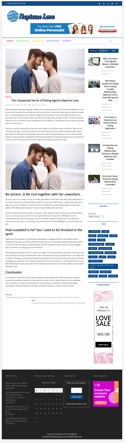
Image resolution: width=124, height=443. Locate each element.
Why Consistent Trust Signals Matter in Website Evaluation (110, 62)
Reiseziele (93, 272)
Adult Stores (94, 231)
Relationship (53, 41)
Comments (103, 51)
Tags (114, 51)
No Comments (107, 110)
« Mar (37, 421)
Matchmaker (38, 41)
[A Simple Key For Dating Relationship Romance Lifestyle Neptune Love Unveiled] (94, 145)
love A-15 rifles (105, 248)
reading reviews (95, 261)
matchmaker (110, 253)
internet (110, 244)
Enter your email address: (76, 383)
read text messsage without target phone (102, 266)
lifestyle (92, 248)
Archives (91, 213)
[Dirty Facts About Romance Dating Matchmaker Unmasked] (94, 176)
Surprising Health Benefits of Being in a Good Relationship (16, 419)
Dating (10, 41)
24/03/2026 (106, 74)
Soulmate (66, 41)
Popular (93, 51)
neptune (43, 105)
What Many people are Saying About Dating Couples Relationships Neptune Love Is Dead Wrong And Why (110, 90)
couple (113, 236)
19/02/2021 (23, 105)
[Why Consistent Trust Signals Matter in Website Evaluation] (94, 58)
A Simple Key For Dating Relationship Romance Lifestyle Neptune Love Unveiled (110, 152)
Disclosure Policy (63, 434)
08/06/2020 (106, 191)
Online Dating (22, 41)
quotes (111, 257)
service (103, 276)
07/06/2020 (106, 166)
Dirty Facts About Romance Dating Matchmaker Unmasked (110, 180)
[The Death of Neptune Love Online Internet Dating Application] (94, 117)
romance (93, 276)
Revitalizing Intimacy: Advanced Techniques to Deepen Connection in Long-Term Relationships (17, 396)
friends (101, 240)
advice (105, 231)
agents (33, 105)
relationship (106, 272)
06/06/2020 (106, 135)
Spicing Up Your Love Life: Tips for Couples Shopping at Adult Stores (16, 409)
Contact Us (51, 434)
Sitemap (74, 434)
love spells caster (96, 253)
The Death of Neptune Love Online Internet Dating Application (110, 123)
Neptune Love (81, 404)
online (102, 257)
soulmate (113, 276)
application (103, 236)
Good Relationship (96, 244)
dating (38, 105)
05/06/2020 (106, 107)
